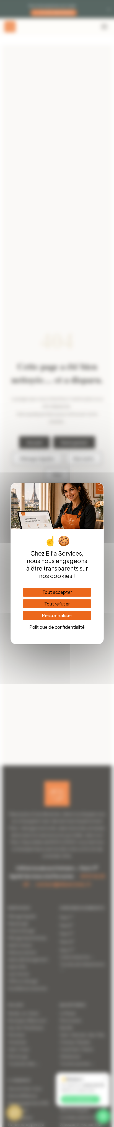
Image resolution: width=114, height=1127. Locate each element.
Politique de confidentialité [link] (57, 627)
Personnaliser (57, 615)
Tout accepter (57, 592)
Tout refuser (57, 604)
